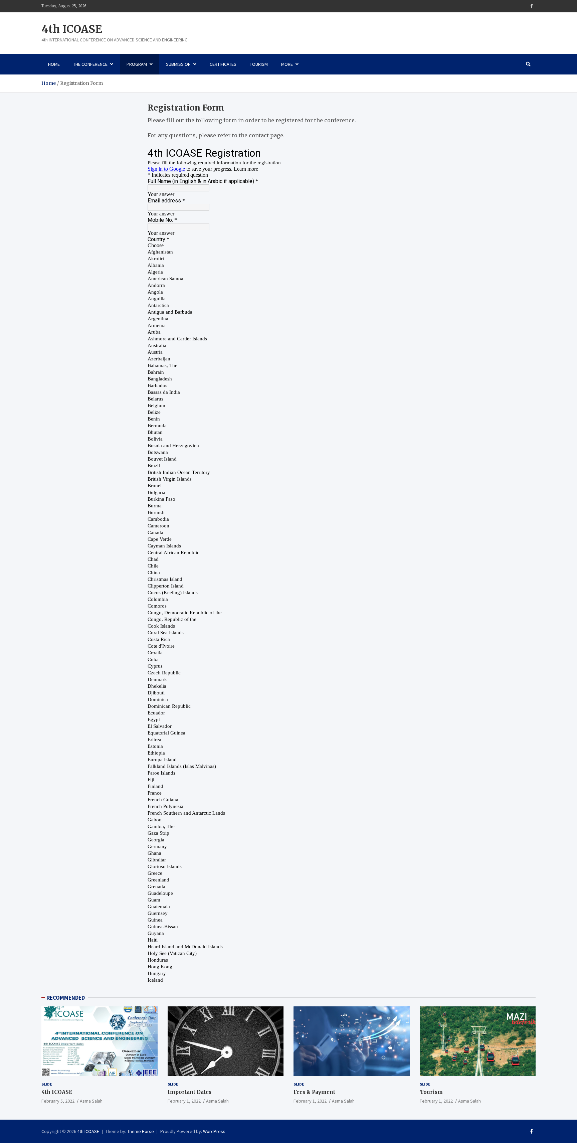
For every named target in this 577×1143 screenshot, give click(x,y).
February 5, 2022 (57, 1101)
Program (137, 64)
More (287, 64)
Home (54, 64)
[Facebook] (532, 6)
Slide (46, 1084)
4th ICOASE (71, 29)
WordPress (214, 1131)
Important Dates (189, 1092)
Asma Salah (91, 1101)
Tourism (259, 64)
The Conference (90, 64)
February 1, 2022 (184, 1101)
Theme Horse (140, 1131)
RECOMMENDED (65, 997)
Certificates (223, 64)
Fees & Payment (314, 1092)
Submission (178, 64)
